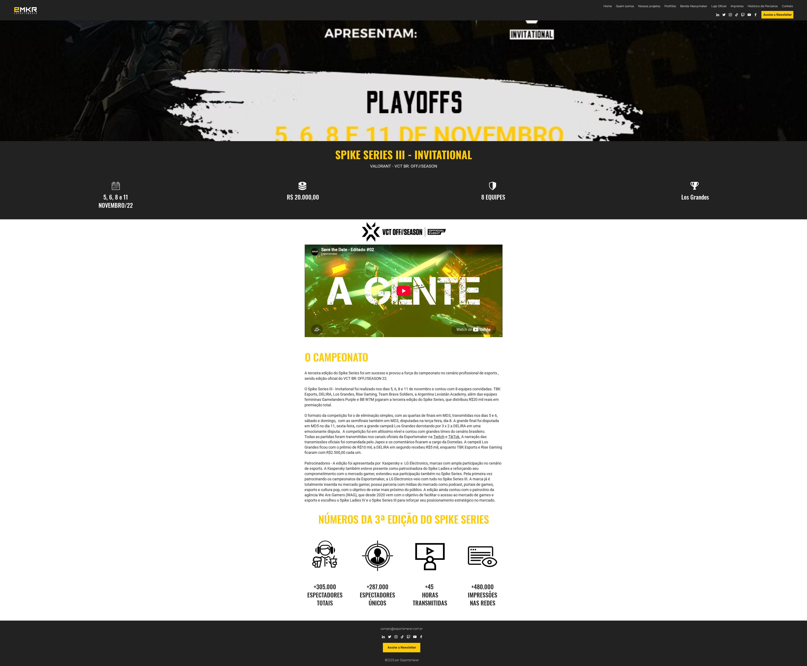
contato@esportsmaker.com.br (402, 629)
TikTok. (454, 436)
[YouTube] (749, 15)
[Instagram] (730, 15)
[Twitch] (743, 15)
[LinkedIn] (718, 15)
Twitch (438, 436)
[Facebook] (755, 15)
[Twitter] (724, 15)
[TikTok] (736, 15)
